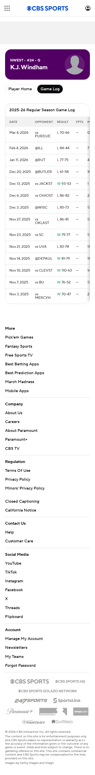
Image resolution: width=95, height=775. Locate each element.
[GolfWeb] (62, 721)
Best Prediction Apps (24, 372)
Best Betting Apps (22, 364)
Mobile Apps (17, 390)
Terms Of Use (17, 470)
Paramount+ (16, 439)
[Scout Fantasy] (34, 721)
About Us (13, 412)
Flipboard (14, 616)
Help (9, 532)
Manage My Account (24, 638)
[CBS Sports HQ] (70, 680)
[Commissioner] (53, 709)
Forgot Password (20, 665)
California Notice (20, 510)
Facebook (14, 589)
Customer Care (19, 541)
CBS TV (12, 448)
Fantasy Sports (18, 346)
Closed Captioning (22, 501)
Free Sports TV (19, 355)
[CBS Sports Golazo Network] (47, 690)
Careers (12, 421)
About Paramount (21, 430)
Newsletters (16, 647)
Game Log (50, 89)
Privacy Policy (17, 479)
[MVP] (80, 709)
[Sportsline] (67, 699)
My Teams (14, 656)
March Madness (19, 381)
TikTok (11, 572)
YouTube (13, 563)
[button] (7, 8)
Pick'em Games (19, 337)
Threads (12, 607)
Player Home (20, 89)
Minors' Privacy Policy (25, 488)
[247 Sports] (30, 699)
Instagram (14, 581)
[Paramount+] (20, 710)
